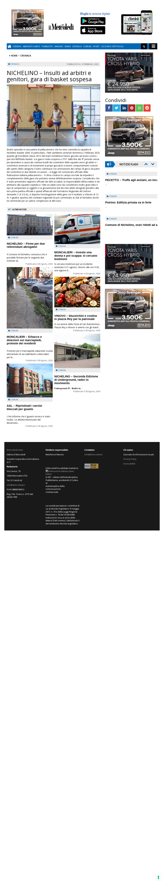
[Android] (93, 21)
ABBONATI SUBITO (31, 46)
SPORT (96, 46)
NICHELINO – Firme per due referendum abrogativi (26, 245)
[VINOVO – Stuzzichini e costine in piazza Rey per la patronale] (77, 292)
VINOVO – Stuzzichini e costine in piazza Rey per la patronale (75, 317)
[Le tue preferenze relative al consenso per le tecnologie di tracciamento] (158, 877)
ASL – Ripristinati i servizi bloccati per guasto (24, 407)
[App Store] (93, 30)
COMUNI (87, 46)
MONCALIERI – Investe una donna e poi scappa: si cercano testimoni (75, 256)
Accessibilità (129, 463)
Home (14, 55)
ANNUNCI (58, 46)
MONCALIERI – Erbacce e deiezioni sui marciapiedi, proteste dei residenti (24, 340)
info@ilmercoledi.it (16, 485)
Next (152, 164)
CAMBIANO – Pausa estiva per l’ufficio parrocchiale (126, 226)
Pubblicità (47, 46)
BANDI (68, 46)
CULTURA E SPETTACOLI (112, 46)
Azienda (17, 46)
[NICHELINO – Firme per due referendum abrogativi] (30, 224)
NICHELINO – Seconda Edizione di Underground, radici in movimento (76, 380)
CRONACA (77, 46)
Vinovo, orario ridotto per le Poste (128, 180)
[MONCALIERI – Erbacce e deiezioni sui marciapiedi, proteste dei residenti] (30, 297)
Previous (146, 164)
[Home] (9, 46)
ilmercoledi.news (15, 449)
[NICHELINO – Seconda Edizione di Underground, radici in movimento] (77, 351)
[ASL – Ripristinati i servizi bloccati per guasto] (30, 380)
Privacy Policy (129, 459)
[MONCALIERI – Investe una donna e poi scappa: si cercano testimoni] (77, 229)
